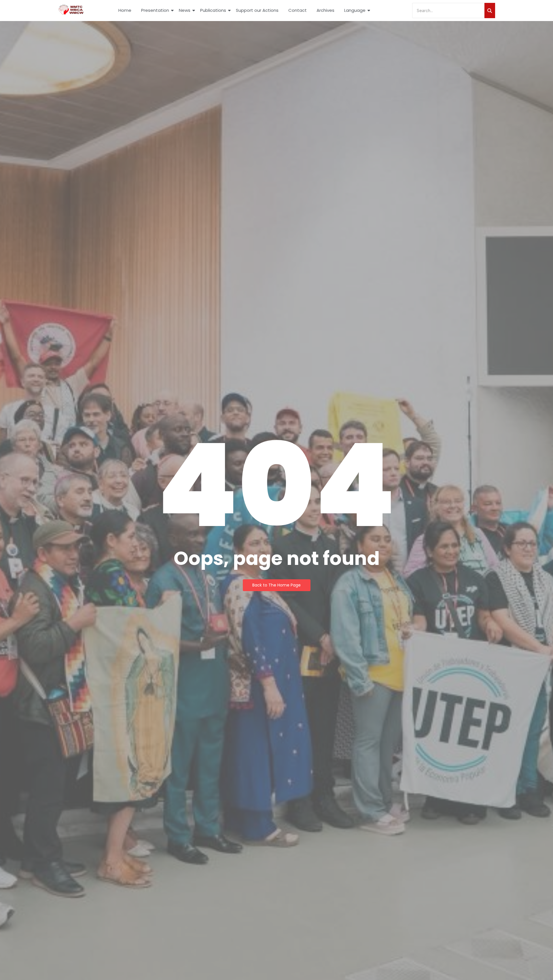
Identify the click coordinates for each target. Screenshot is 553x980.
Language (354, 10)
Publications (213, 10)
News (184, 10)
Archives (325, 10)
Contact (297, 10)
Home (124, 10)
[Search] (489, 10)
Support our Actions (257, 10)
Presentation (155, 10)
